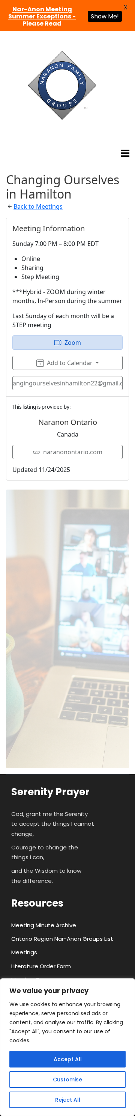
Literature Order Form (41, 966)
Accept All (68, 1059)
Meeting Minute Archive (43, 925)
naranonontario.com (72, 452)
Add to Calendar (70, 363)
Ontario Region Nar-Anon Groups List (62, 939)
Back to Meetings (38, 206)
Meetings (24, 952)
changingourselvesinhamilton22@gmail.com (67, 383)
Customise (67, 1079)
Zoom (72, 342)
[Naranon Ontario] (62, 85)
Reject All (67, 1100)
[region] (67, 1047)
